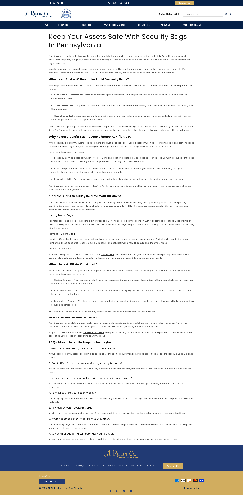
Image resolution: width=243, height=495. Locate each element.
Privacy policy (191, 488)
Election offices (57, 239)
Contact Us (184, 3)
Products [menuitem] (63, 24)
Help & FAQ (109, 465)
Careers (151, 465)
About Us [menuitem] (165, 24)
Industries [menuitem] (86, 24)
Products (65, 465)
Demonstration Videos (131, 465)
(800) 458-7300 (120, 3)
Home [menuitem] (45, 24)
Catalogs (79, 465)
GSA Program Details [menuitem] (115, 24)
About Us (93, 465)
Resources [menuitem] (142, 24)
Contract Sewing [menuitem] (192, 24)
